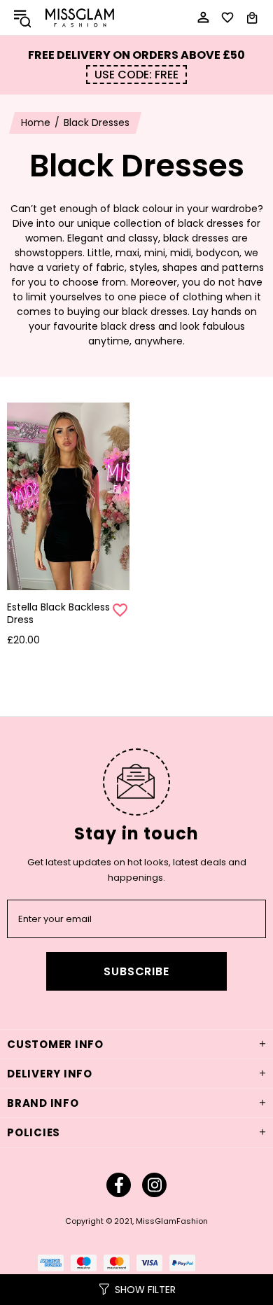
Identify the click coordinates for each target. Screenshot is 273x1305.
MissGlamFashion (80, 17)
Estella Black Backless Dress (58, 613)
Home (35, 123)
